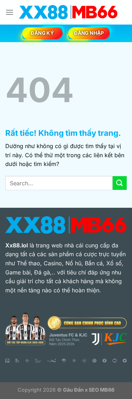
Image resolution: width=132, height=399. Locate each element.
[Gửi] (120, 183)
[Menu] (9, 12)
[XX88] (68, 12)
